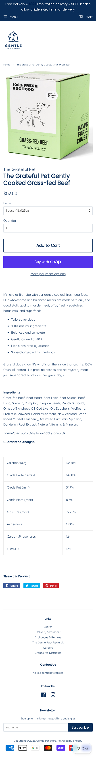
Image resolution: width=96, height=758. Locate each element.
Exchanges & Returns (48, 637)
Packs (7, 203)
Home (6, 64)
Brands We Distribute (48, 652)
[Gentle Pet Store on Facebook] (43, 695)
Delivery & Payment (48, 632)
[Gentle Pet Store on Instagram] (52, 695)
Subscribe (80, 727)
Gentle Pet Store (46, 740)
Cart (89, 17)
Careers (48, 647)
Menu (13, 17)
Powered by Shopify (70, 740)
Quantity (9, 221)
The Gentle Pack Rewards (48, 642)
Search (48, 626)
